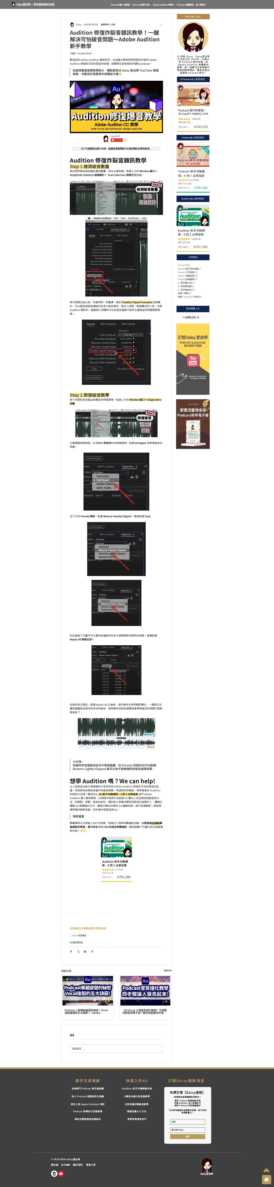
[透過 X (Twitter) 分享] (78, 951)
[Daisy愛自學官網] (54, 1173)
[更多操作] (161, 24)
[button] (141, 3)
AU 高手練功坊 (76, 942)
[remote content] (116, 139)
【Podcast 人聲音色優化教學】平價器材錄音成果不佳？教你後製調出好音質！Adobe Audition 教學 (144, 1011)
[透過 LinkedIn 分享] (85, 951)
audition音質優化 (79, 935)
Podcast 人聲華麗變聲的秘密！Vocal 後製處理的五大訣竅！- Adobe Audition (86, 1011)
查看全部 (168, 971)
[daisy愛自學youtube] (61, 1173)
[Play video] (116, 107)
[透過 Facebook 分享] (71, 951)
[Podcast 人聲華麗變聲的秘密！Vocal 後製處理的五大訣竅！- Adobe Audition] (87, 991)
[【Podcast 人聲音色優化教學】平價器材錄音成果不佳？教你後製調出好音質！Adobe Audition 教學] (145, 991)
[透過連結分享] (92, 951)
